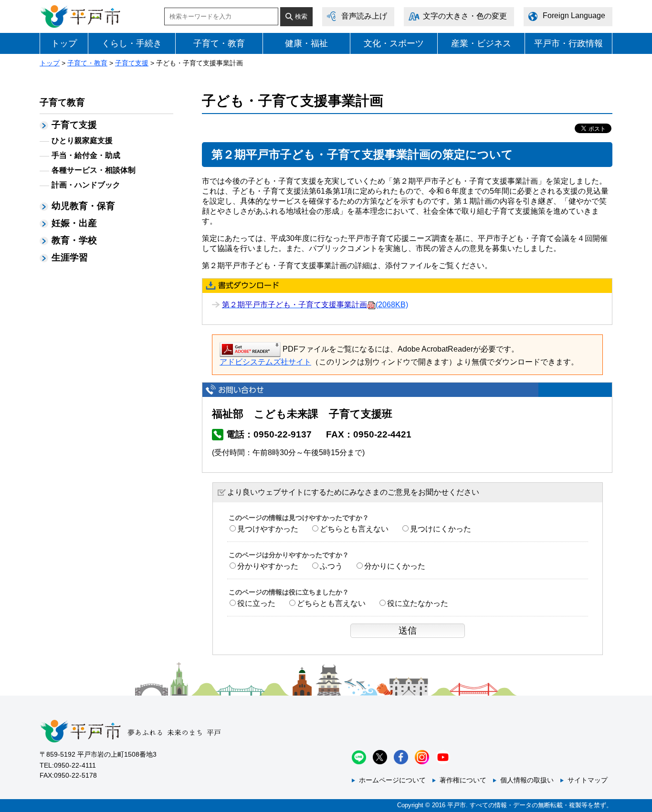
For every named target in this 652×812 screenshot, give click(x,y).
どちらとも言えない (354, 529)
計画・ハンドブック (86, 185)
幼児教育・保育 (83, 206)
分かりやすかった (267, 566)
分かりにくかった (394, 566)
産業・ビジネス (481, 43)
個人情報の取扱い (527, 780)
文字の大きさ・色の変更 (465, 16)
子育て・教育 (219, 43)
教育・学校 (74, 240)
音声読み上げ (364, 16)
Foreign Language (574, 15)
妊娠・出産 (74, 223)
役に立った (256, 603)
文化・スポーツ (394, 43)
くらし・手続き (132, 43)
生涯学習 (70, 257)
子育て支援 (131, 63)
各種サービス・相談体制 (94, 170)
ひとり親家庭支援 (82, 140)
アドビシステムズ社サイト (265, 362)
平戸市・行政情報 (568, 43)
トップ (64, 43)
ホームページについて (392, 780)
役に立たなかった (417, 603)
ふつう (331, 566)
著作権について (463, 780)
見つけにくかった (440, 529)
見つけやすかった (267, 529)
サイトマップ (588, 780)
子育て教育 (62, 102)
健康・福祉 (306, 43)
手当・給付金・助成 (86, 155)
